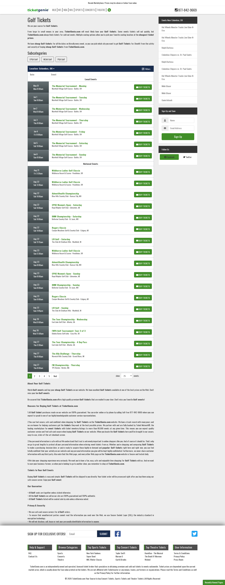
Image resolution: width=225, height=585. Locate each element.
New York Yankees (93, 553)
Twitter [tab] (188, 157)
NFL (59, 10)
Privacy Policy (179, 556)
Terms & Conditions (182, 553)
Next (55, 376)
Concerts (90, 10)
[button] (109, 10)
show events (127, 375)
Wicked (147, 559)
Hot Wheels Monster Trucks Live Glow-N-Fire (178, 29)
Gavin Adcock (167, 100)
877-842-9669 (187, 9)
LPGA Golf (34, 59)
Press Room (178, 559)
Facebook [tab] (170, 157)
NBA (65, 10)
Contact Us (32, 556)
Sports (79, 10)
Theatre (101, 10)
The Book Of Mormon (153, 556)
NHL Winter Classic (94, 559)
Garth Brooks (121, 559)
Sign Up (178, 137)
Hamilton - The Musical (154, 553)
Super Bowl (91, 556)
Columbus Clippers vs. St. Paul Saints (177, 54)
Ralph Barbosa (167, 47)
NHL (71, 10)
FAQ (29, 553)
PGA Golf (61, 59)
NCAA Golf (47, 59)
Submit (104, 534)
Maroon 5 (119, 556)
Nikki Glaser (166, 86)
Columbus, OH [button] (41, 68)
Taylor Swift (120, 553)
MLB (54, 10)
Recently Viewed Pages (214, 582)
